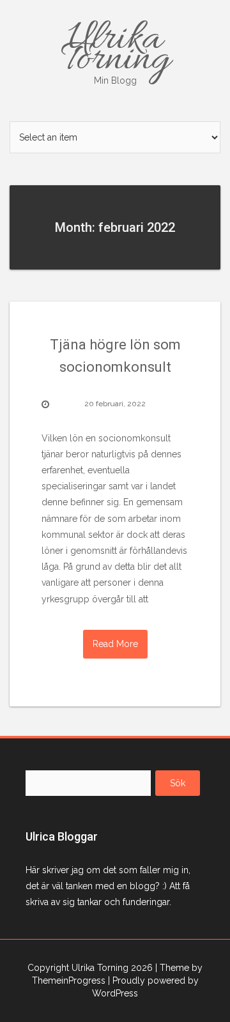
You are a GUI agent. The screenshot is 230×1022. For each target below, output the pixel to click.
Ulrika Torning (115, 49)
